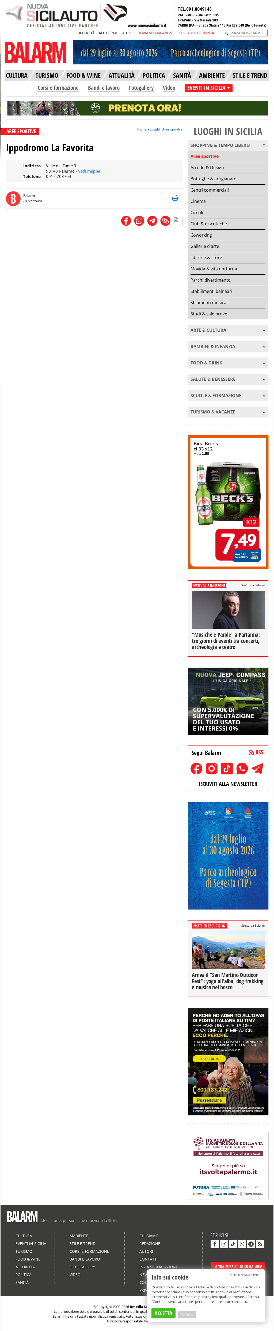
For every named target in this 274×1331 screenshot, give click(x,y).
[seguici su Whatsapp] (242, 1244)
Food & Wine (28, 1259)
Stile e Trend (83, 1243)
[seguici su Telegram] (251, 1244)
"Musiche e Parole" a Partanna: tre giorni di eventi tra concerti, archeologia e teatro (226, 641)
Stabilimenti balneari (211, 291)
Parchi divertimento (211, 280)
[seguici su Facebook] (215, 1244)
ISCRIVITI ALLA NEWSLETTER (228, 783)
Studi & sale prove (209, 314)
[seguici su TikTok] (233, 1244)
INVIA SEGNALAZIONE (156, 33)
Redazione (149, 1243)
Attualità (25, 1266)
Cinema (198, 201)
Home (141, 129)
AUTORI (128, 33)
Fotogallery (141, 87)
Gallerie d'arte (205, 246)
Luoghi (155, 129)
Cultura (24, 1235)
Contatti (148, 1259)
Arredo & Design (207, 167)
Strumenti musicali (210, 302)
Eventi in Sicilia (31, 1243)
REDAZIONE (108, 33)
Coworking (201, 235)
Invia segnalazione (158, 1266)
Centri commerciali (210, 190)
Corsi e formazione (58, 87)
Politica (24, 1274)
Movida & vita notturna (214, 269)
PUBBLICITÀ (84, 33)
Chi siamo (149, 1235)
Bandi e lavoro (104, 87)
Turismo (24, 1251)
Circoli (197, 212)
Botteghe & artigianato (214, 179)
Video (169, 87)
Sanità (22, 1282)
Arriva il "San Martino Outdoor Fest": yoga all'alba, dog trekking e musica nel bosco (228, 981)
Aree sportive (172, 129)
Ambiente (79, 1235)
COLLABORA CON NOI (196, 33)
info (237, 1287)
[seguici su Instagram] (224, 1244)
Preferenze (187, 1314)
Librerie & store (206, 257)
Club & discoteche (209, 224)
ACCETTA (163, 1313)
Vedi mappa (89, 171)
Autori (146, 1251)
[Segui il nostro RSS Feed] (260, 1244)
